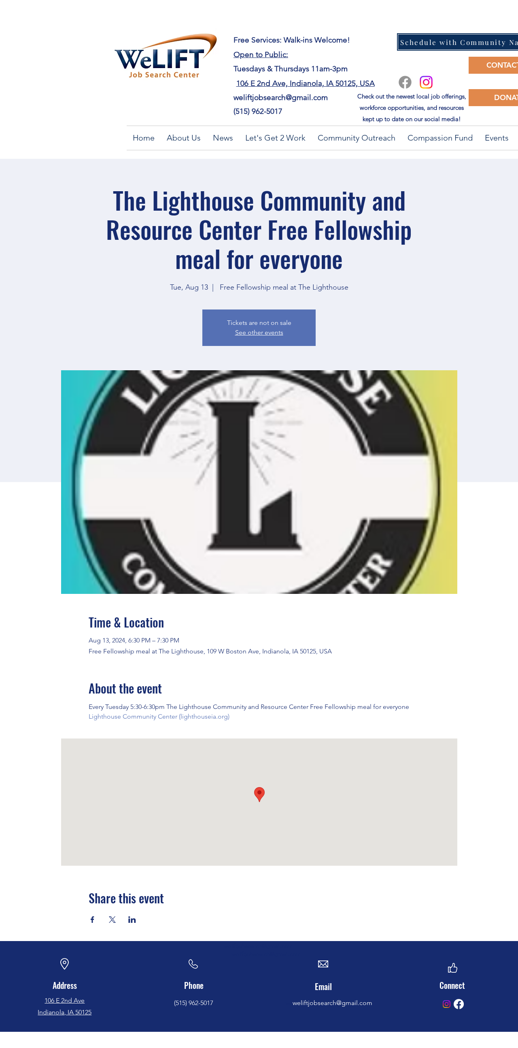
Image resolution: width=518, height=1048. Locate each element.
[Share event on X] (112, 919)
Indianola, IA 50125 (64, 1012)
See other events (259, 332)
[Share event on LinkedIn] (132, 919)
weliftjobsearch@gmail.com (281, 97)
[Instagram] (426, 82)
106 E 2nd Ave (65, 1000)
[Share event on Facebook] (92, 919)
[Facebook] (405, 82)
